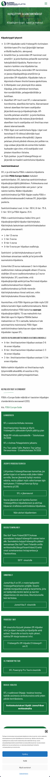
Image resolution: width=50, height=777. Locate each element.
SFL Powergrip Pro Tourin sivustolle (25, 670)
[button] (46, 731)
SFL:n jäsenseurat (25, 493)
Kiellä (25, 761)
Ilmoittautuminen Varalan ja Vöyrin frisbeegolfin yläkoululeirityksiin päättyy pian (24, 429)
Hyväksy (25, 754)
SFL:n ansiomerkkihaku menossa (18, 423)
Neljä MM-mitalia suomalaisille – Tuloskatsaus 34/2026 (24, 436)
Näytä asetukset (25, 767)
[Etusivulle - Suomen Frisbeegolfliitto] (13, 3)
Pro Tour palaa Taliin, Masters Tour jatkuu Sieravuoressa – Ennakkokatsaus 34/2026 (22, 449)
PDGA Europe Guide (13, 407)
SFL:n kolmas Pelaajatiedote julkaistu (20, 442)
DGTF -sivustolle (25, 560)
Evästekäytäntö (23, 773)
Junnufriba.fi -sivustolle (25, 604)
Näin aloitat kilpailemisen (25, 512)
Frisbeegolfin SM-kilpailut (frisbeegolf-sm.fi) (25, 645)
